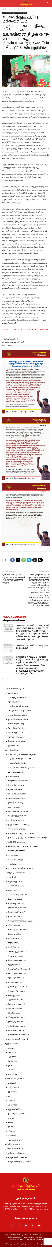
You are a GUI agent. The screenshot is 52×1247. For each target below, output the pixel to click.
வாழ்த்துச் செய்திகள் (19, 697)
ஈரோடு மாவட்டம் (14, 943)
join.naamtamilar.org (40, 1209)
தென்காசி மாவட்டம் (16, 1030)
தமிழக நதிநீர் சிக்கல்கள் (18, 1157)
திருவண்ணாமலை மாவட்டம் (20, 921)
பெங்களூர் (12, 1061)
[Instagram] (19, 1225)
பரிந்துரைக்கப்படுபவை (13, 620)
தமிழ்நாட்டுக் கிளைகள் (15, 872)
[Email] (40, 560)
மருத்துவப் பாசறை (16, 820)
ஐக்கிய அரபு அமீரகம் (16, 1113)
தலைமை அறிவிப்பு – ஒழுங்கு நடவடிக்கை (32, 647)
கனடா (10, 1096)
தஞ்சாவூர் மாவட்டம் (16, 995)
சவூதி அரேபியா (14, 1109)
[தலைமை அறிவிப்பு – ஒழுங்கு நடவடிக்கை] (8, 648)
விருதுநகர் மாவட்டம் (16, 1017)
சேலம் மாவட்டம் (14, 934)
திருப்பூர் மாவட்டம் (15, 956)
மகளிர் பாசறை (14, 807)
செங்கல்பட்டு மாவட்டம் (17, 894)
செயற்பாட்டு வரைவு (16, 1240)
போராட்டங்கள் (14, 776)
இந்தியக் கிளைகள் (13, 1043)
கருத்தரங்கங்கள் (15, 789)
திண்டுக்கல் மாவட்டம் (17, 960)
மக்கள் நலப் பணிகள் (17, 794)
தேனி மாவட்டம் (14, 1013)
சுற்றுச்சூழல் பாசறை (17, 829)
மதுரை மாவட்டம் (15, 1008)
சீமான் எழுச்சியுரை (16, 724)
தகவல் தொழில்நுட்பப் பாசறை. (21, 833)
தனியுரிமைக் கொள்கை (34, 1240)
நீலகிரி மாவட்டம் (15, 947)
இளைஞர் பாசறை (15, 802)
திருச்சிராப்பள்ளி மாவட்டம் (19, 969)
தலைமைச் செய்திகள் (17, 9)
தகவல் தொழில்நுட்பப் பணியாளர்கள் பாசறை (27, 837)
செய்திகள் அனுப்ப (14, 1237)
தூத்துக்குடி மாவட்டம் (16, 1026)
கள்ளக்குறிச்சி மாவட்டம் (18, 929)
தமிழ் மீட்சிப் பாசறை (16, 842)
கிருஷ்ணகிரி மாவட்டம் (17, 912)
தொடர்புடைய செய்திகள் (14, 617)
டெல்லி (11, 1070)
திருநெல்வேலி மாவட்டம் (18, 1035)
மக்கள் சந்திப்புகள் (15, 732)
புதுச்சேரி (12, 877)
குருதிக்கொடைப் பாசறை (18, 824)
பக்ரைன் (11, 1131)
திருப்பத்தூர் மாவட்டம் (17, 903)
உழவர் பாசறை (14, 855)
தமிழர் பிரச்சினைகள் (14, 1148)
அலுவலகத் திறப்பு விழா (20, 759)
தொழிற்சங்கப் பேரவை (18, 811)
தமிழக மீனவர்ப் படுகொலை (19, 1162)
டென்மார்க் (12, 1105)
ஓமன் (10, 1127)
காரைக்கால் (13, 1074)
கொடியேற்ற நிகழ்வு (18, 763)
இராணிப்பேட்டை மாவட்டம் (19, 908)
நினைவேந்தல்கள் (16, 785)
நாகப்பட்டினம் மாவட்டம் (17, 986)
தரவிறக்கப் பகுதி (39, 1235)
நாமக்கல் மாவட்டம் (15, 938)
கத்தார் (10, 1122)
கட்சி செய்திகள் (12, 750)
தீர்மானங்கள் (13, 745)
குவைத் (11, 1118)
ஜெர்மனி (12, 1083)
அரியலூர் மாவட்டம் (16, 978)
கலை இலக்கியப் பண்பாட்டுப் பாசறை (23, 846)
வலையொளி (28, 1237)
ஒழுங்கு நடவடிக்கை (18, 715)
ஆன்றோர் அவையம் (17, 798)
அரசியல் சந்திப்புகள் (16, 737)
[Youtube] (39, 1225)
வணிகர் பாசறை (15, 864)
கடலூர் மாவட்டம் (15, 982)
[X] (18, 560)
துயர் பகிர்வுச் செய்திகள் (18, 719)
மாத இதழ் (39, 1237)
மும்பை (11, 1065)
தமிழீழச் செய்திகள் (13, 1144)
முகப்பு (4, 9)
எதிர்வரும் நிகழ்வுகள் (19, 706)
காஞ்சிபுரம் (12, 890)
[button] (48, 3)
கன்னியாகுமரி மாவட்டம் (18, 1039)
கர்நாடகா (11, 1048)
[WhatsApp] (23, 560)
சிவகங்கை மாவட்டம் (16, 1004)
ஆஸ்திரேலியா (14, 1140)
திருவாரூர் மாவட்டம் (16, 991)
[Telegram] (29, 560)
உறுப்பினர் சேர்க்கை (12, 1235)
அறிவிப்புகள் (13, 702)
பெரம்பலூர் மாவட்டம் (17, 973)
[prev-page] (3, 679)
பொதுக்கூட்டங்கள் (15, 772)
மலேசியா (12, 1135)
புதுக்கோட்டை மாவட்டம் (17, 1000)
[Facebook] (12, 560)
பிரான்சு (11, 1100)
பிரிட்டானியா (13, 1087)
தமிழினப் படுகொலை (17, 1153)
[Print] (34, 560)
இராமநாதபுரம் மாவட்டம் (17, 1021)
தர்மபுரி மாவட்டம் (15, 916)
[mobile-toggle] (4, 3)
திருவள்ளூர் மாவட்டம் (17, 881)
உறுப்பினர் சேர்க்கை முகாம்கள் (23, 767)
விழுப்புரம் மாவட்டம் (16, 925)
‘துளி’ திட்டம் (26, 1235)
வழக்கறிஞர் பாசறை (16, 851)
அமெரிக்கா (12, 1092)
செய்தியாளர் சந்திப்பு (17, 728)
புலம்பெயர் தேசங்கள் (14, 1078)
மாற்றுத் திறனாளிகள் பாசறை (20, 868)
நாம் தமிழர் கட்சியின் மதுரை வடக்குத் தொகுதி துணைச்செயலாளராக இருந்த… (13, 579)
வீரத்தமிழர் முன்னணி (17, 816)
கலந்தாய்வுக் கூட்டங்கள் (18, 780)
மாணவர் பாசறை (15, 859)
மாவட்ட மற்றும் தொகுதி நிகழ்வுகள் (22, 754)
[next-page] (7, 679)
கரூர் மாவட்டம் (14, 964)
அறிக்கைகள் (7, 13)
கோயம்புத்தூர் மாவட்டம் (17, 951)
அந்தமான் (12, 1052)
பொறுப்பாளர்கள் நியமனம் (19, 710)
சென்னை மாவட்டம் (16, 886)
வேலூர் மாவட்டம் (15, 899)
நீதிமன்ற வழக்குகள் (16, 741)
